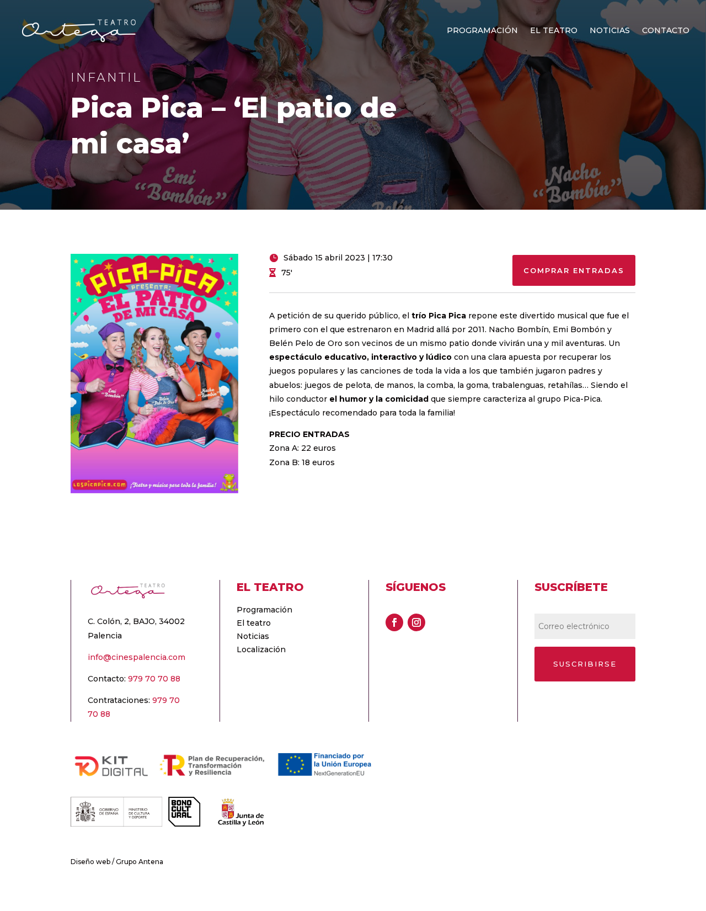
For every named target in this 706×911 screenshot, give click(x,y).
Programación (482, 30)
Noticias (610, 30)
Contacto (665, 30)
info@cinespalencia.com (136, 657)
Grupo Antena (139, 861)
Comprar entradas (573, 270)
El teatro (553, 30)
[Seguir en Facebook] (394, 622)
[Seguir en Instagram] (416, 622)
